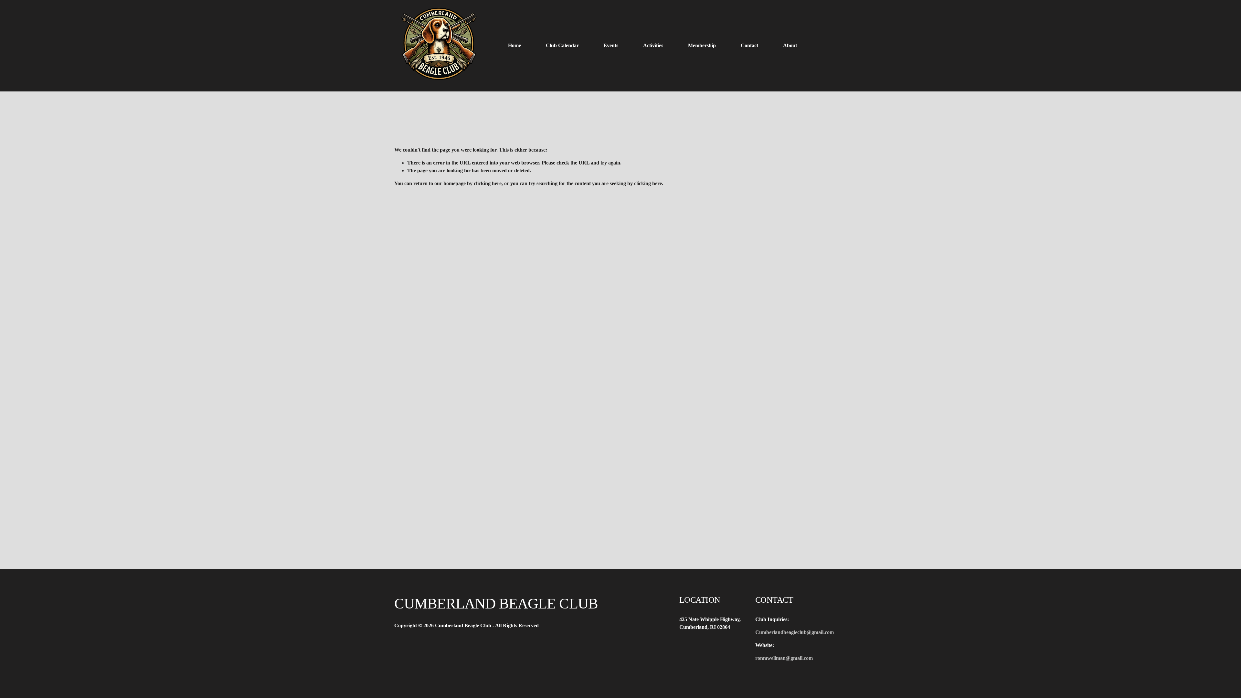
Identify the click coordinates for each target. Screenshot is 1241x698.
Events (610, 45)
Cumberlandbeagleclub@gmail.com (794, 632)
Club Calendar (562, 45)
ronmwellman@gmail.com (784, 658)
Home (514, 45)
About (790, 45)
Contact (749, 45)
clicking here (488, 183)
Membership (702, 45)
